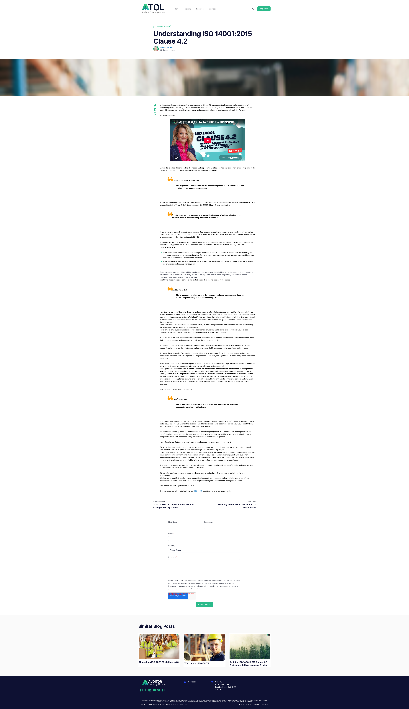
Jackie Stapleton (167, 47)
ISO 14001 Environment (162, 27)
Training (187, 9)
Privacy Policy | (246, 704)
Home (176, 9)
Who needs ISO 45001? (196, 663)
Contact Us (192, 682)
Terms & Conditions (260, 704)
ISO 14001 (198, 491)
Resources (200, 9)
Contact (212, 9)
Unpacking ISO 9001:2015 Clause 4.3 (159, 662)
